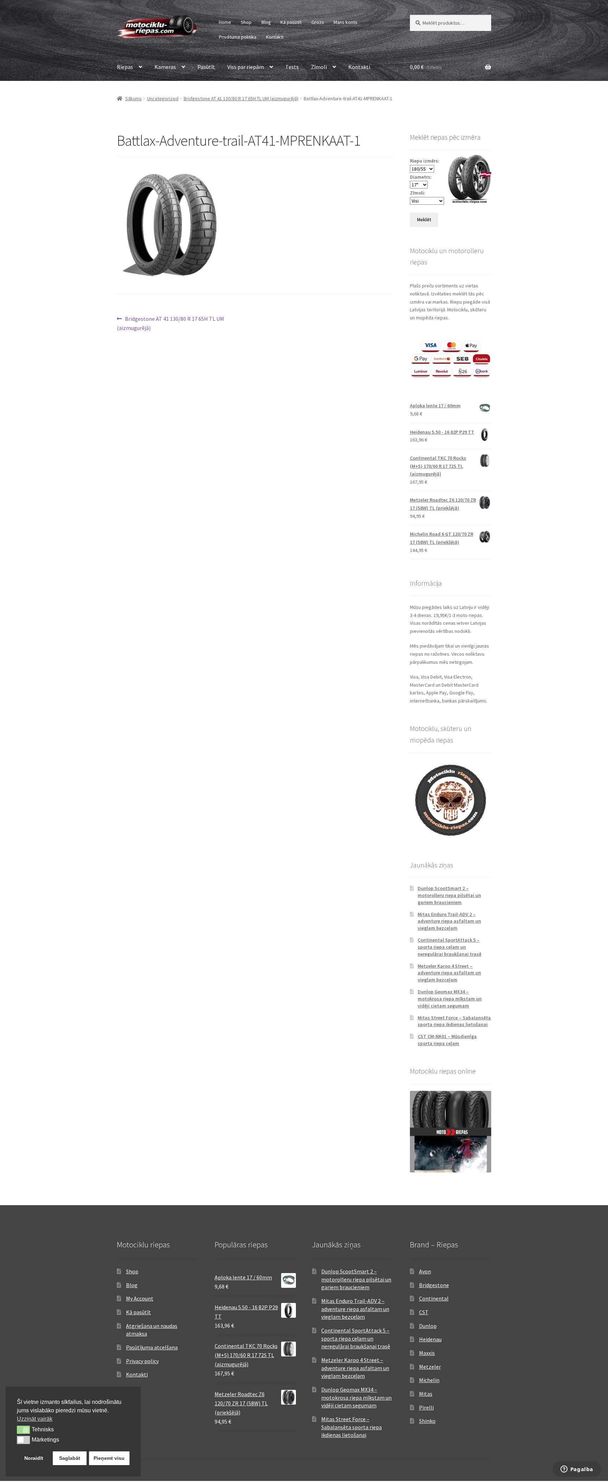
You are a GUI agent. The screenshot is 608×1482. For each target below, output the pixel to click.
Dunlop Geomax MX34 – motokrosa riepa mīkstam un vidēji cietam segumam (450, 998)
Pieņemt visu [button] (109, 1458)
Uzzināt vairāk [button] (34, 1419)
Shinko (427, 1420)
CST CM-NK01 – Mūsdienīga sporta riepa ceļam (447, 1040)
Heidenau (430, 1339)
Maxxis (427, 1352)
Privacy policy (142, 1361)
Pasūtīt (206, 66)
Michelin (429, 1380)
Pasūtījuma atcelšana (152, 1347)
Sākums (133, 98)
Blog (266, 22)
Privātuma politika (237, 37)
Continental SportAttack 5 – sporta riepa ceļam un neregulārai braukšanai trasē (449, 947)
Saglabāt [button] (69, 1458)
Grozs (317, 22)
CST (424, 1312)
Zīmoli (319, 66)
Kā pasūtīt (291, 22)
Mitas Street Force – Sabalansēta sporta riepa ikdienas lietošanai (454, 1021)
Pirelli (426, 1407)
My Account (139, 1298)
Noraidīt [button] (33, 1458)
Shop (246, 22)
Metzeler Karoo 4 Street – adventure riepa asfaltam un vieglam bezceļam (449, 973)
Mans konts (345, 22)
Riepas (125, 66)
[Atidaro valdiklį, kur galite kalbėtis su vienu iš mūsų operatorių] (576, 1469)
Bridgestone (434, 1285)
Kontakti (275, 37)
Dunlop (428, 1325)
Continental (434, 1298)
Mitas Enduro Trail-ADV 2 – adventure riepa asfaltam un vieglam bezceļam (449, 921)
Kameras (165, 66)
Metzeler (430, 1366)
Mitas (425, 1393)
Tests (292, 66)
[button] (23, 1429)
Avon (425, 1271)
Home (225, 22)
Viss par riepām (245, 66)
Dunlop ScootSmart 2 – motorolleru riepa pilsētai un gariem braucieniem (449, 895)
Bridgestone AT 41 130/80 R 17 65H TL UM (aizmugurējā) (241, 98)
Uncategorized (162, 98)
